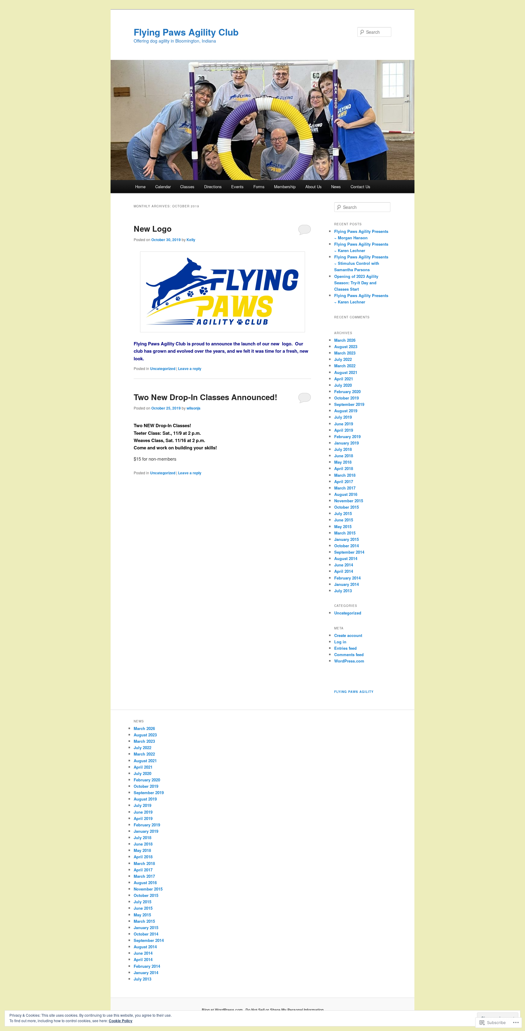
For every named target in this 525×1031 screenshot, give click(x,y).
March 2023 (344, 353)
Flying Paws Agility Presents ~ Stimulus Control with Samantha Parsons (361, 263)
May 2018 (343, 462)
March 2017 (344, 488)
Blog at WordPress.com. (223, 1009)
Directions (213, 186)
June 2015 (343, 520)
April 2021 (343, 379)
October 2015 (346, 507)
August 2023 (345, 346)
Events (237, 186)
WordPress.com (349, 661)
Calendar (163, 186)
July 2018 (343, 449)
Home (140, 186)
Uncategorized (162, 368)
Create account (348, 635)
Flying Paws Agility (354, 692)
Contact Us (360, 186)
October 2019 (346, 398)
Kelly (191, 239)
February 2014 (347, 578)
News (336, 186)
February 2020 (347, 391)
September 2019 (349, 404)
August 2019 (345, 410)
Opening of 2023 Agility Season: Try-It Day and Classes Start (356, 282)
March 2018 (344, 475)
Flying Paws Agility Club (186, 31)
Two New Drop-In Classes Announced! (205, 397)
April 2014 (343, 571)
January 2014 (346, 584)
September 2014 (349, 552)
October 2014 (346, 545)
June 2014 (343, 565)
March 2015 (344, 533)
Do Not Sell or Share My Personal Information (284, 1009)
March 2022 (344, 365)
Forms (259, 186)
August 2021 (345, 372)
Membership (285, 186)
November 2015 (348, 500)
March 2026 (344, 340)
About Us (313, 186)
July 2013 (343, 590)
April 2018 (343, 468)
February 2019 (347, 436)
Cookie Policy (120, 1020)
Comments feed (349, 654)
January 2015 (346, 539)
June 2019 (343, 424)
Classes (187, 186)
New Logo (153, 228)
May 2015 (343, 526)
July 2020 (343, 385)
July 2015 (343, 513)
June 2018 (343, 455)
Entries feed (345, 648)
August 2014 (345, 558)
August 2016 (345, 494)
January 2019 (346, 443)
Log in (340, 642)
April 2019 (343, 430)
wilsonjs (194, 408)
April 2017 (343, 481)
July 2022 (343, 359)
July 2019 (343, 417)
